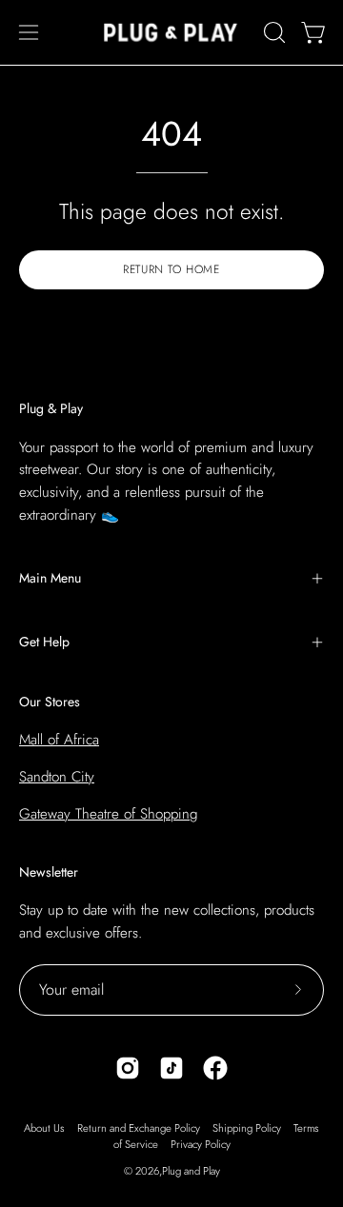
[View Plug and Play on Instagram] (127, 1068)
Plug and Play (191, 1170)
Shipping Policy (246, 1128)
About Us (44, 1128)
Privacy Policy (201, 1144)
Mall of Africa (59, 739)
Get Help (44, 641)
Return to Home (171, 269)
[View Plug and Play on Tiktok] (171, 1068)
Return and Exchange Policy (138, 1128)
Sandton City (56, 776)
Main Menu (50, 577)
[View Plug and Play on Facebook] (215, 1068)
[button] (272, 32)
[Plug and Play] (171, 32)
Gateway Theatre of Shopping (108, 813)
